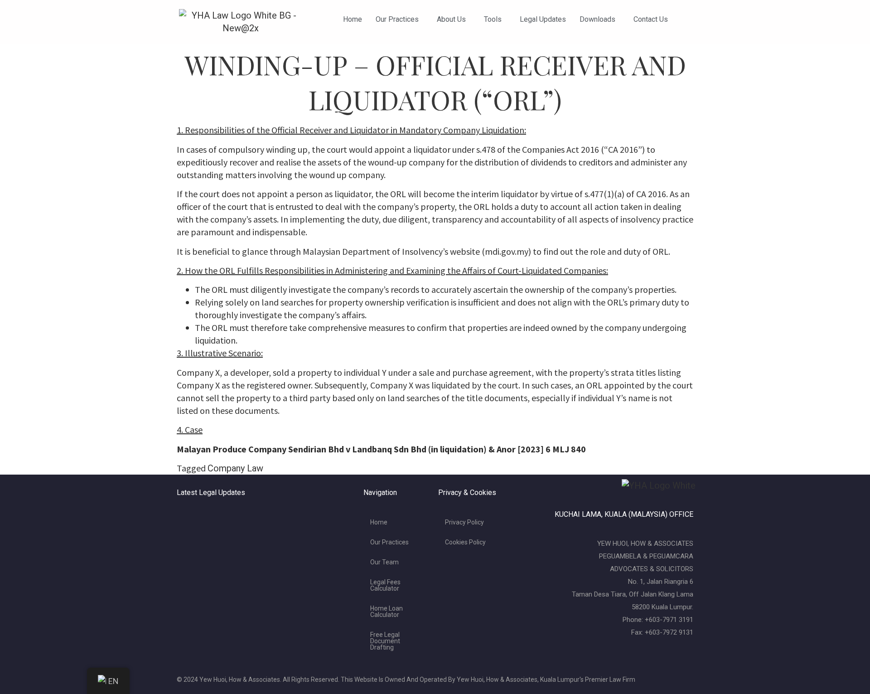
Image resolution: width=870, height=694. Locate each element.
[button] (399, 19)
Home (352, 19)
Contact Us (650, 19)
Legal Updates (543, 19)
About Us (451, 19)
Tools (493, 19)
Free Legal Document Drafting (385, 641)
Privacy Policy (464, 522)
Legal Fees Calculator (385, 585)
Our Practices (397, 19)
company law (235, 468)
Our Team (384, 562)
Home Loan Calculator (386, 611)
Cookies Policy (465, 542)
